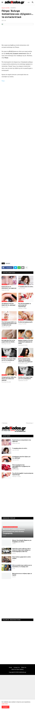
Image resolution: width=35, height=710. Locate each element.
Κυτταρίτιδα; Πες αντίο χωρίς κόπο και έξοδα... (8, 341)
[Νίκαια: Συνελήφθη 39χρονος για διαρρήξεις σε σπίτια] (6, 543)
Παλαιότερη (29, 423)
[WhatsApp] (19, 267)
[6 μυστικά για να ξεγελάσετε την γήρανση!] (6, 442)
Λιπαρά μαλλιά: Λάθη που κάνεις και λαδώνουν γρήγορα (9, 378)
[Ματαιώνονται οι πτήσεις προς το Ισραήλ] (6, 576)
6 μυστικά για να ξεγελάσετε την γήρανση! (9, 287)
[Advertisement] (17, 103)
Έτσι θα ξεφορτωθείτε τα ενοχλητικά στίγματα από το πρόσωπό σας (9, 323)
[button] (2, 2)
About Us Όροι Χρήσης (17, 669)
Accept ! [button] (5, 707)
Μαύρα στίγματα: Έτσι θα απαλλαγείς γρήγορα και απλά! (25, 342)
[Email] (22, 267)
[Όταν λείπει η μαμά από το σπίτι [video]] (6, 559)
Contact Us (17, 667)
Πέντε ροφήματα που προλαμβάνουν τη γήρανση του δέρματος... (21, 466)
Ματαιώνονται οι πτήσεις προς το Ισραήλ (22, 574)
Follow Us (23, 667)
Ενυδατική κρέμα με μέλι (25, 322)
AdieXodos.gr (22, 672)
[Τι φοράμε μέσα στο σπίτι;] (6, 451)
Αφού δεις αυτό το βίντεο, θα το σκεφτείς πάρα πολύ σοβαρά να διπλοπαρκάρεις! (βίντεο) (21, 550)
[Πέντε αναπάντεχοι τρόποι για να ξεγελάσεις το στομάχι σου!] (6, 567)
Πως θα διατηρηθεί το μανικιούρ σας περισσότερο (24, 305)
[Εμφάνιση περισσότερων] (26, 267)
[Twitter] (15, 267)
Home (10, 667)
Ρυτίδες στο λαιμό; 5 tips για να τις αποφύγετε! (9, 359)
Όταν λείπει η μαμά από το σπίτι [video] (21, 557)
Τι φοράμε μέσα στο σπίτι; (25, 286)
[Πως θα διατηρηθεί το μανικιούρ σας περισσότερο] (6, 475)
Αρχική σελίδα (5, 7)
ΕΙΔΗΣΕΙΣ (13, 7)
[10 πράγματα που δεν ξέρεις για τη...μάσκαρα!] (6, 459)
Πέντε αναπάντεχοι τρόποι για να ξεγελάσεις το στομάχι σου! (22, 565)
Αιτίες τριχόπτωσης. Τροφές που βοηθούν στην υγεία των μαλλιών (25, 360)
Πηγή (3, 81)
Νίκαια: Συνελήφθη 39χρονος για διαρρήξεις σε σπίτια (21, 541)
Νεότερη (5, 423)
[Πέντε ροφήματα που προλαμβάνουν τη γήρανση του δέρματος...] (6, 467)
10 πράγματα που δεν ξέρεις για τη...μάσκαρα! (8, 304)
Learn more (5, 703)
